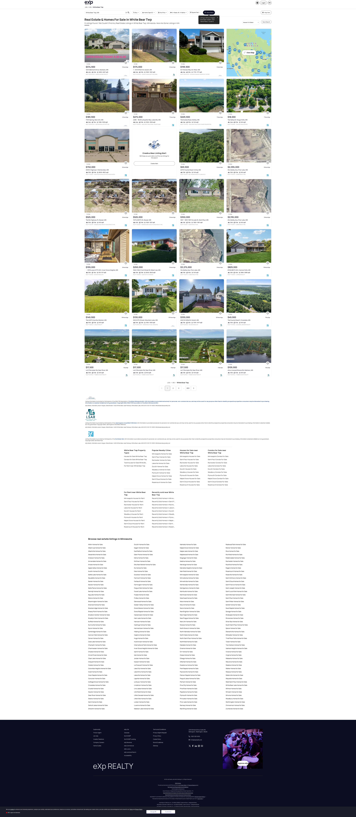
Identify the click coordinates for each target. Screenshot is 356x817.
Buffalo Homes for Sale (96, 622)
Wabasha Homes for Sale (234, 658)
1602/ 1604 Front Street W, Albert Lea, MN (146, 270)
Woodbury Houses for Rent (133, 514)
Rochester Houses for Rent (133, 505)
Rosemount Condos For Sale (218, 485)
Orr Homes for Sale (186, 652)
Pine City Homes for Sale (188, 685)
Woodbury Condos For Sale (217, 472)
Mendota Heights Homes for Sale (191, 568)
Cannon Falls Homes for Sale (98, 635)
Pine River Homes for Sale (188, 689)
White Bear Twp (183, 383)
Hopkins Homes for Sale (142, 635)
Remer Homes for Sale (233, 548)
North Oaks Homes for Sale (189, 635)
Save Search (266, 22)
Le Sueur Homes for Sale (142, 682)
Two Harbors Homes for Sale (235, 645)
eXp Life (126, 729)
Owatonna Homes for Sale (189, 665)
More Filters (210, 12)
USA (168, 383)
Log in (263, 3)
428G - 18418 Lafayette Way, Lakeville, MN (147, 120)
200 (188, 388)
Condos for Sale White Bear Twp (135, 459)
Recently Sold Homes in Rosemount (163, 527)
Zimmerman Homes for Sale (235, 705)
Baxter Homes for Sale (95, 581)
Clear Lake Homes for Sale (97, 658)
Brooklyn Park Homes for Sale (98, 618)
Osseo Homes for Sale (187, 655)
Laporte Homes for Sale (142, 678)
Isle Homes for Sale (140, 655)
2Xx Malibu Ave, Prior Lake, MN (238, 220)
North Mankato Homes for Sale (190, 632)
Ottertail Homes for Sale (188, 662)
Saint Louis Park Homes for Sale (236, 591)
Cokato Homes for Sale (96, 665)
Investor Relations (98, 739)
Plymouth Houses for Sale (189, 475)
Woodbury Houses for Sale (189, 472)
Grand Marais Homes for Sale (144, 608)
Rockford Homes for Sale (234, 565)
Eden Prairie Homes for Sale (143, 555)
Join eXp (95, 736)
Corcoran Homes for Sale (96, 678)
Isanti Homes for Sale (141, 652)
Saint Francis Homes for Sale (235, 585)
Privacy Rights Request (160, 732)
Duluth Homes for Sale (160, 466)
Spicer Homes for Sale (233, 628)
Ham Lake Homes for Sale (142, 618)
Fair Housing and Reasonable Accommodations (178, 787)
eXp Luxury (127, 749)
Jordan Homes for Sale (141, 658)
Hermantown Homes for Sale (143, 628)
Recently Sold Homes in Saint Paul (163, 501)
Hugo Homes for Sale (141, 638)
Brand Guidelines (158, 742)
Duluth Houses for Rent (132, 511)
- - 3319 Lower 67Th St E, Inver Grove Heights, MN (102, 270)
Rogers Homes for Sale (233, 568)
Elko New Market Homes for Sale (145, 565)
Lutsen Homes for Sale (141, 702)
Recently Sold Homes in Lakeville (163, 508)
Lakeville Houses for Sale (189, 466)
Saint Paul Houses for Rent (133, 501)
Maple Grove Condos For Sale (218, 478)
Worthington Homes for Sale (235, 702)
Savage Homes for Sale (233, 611)
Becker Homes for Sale (95, 585)
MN (173, 383)
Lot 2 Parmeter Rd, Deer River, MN (144, 370)
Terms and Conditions (159, 729)
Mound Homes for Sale (187, 605)
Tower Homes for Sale (233, 642)
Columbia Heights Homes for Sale (99, 668)
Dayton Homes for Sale (96, 692)
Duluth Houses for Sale (188, 469)
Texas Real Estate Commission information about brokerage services (178, 793)
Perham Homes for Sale (188, 682)
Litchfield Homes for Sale (142, 692)
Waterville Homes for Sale (234, 675)
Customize (168, 812)
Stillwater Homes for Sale (234, 635)
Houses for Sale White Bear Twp (135, 456)
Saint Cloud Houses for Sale (190, 482)
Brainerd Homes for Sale (96, 605)
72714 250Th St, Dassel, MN (142, 220)
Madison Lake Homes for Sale (144, 709)
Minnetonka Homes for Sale (189, 578)
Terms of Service (192, 785)
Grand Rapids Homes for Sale (144, 611)
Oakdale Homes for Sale (188, 645)
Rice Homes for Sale (232, 551)
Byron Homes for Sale (95, 628)
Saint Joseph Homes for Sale (235, 588)
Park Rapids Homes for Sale (189, 668)
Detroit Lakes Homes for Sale (98, 705)
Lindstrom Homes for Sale (142, 685)
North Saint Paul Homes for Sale (191, 638)
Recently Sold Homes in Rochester (163, 505)
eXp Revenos (128, 742)
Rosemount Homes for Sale (161, 482)
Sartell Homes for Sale (233, 605)
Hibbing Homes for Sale (142, 632)
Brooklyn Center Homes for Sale (99, 615)
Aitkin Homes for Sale (95, 544)
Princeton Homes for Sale (188, 699)
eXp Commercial (129, 745)
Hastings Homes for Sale (142, 625)
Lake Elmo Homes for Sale (142, 672)
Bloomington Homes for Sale (97, 601)
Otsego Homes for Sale (187, 658)
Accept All (153, 812)
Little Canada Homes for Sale (144, 695)
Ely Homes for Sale (140, 568)
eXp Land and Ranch (130, 752)
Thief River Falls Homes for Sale (236, 638)
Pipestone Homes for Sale (188, 692)
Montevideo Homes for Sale (189, 585)
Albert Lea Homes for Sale (97, 548)
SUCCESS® (127, 736)
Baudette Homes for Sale (96, 578)
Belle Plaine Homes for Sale (97, 588)
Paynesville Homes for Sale (189, 672)
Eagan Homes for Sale (141, 548)
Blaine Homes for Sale (95, 598)
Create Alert (154, 163)
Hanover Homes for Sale (142, 622)
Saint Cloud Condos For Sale (218, 482)
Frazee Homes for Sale (141, 595)
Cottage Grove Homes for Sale (98, 682)
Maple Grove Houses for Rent (134, 520)
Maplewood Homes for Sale (189, 555)
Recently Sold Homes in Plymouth (163, 517)
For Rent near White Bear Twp (134, 466)
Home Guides (97, 745)
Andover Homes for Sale (96, 558)
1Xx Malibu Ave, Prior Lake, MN (190, 270)
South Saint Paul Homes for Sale (237, 625)
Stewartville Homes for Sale (235, 632)
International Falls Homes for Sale (145, 645)
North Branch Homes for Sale (190, 628)
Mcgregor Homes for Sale (188, 558)
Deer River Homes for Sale (97, 695)
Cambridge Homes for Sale (97, 632)
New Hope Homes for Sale (188, 615)
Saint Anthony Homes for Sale (236, 578)
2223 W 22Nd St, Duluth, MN (189, 320)
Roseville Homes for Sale (234, 575)
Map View (267, 12)
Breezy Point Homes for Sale (97, 611)
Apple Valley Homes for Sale (97, 568)
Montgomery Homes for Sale (189, 588)
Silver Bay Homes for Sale (234, 622)
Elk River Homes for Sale (142, 561)
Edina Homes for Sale (141, 558)
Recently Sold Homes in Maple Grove (163, 520)
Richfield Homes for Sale (234, 555)
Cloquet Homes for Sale (96, 662)
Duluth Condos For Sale (216, 469)
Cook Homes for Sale (95, 672)
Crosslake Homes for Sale (96, 685)
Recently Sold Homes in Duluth (163, 511)
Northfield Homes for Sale (188, 642)
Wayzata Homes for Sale (234, 678)
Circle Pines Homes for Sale (97, 655)
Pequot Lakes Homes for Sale (190, 678)
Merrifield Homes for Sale (188, 571)
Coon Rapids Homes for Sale (97, 675)
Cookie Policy (157, 739)
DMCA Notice (178, 783)
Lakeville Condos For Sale (217, 466)
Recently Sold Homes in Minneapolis (163, 498)
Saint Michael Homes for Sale (236, 595)
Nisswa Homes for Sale (187, 625)
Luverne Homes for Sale (142, 705)
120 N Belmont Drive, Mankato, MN (97, 70)
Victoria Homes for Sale (234, 652)
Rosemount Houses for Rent (134, 527)
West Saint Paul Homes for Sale (236, 682)
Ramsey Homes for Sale (188, 705)
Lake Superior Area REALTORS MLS (126, 423)
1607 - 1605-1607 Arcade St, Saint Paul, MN (194, 220)
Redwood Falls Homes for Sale (236, 544)
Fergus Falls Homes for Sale (143, 588)
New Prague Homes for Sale (189, 618)
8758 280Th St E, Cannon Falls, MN (239, 270)
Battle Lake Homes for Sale (97, 575)
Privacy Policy (157, 736)
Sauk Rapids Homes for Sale (235, 608)
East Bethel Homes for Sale (143, 551)
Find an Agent (97, 732)
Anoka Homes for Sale (95, 565)
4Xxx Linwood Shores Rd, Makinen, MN (240, 370)
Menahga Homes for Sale (188, 565)
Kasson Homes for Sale (142, 662)
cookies (12, 809)
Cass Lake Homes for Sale (97, 642)
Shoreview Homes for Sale (234, 618)
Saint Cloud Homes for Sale (161, 479)
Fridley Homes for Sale (141, 598)
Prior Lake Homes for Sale (188, 702)
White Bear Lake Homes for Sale (236, 685)
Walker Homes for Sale (233, 668)
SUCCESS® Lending (130, 739)
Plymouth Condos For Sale (217, 475)
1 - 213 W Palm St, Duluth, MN (142, 70)
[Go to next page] (193, 388)
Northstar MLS (119, 439)
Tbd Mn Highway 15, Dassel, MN (96, 220)
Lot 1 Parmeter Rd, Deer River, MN (191, 370)
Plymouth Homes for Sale (161, 473)
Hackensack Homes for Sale (143, 615)
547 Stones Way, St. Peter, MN (190, 70)
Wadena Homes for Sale (234, 665)
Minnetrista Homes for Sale (189, 581)
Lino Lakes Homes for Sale (143, 689)
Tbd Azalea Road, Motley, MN (189, 120)
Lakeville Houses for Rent (133, 508)
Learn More (200, 798)
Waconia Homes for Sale (234, 662)
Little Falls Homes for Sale (142, 699)
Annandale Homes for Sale (97, 561)
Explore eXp (96, 729)
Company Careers (98, 742)
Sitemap (155, 745)
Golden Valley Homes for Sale (144, 605)
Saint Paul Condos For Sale (217, 459)
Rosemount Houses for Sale (190, 485)
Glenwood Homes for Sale (142, 601)
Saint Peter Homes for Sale (235, 601)
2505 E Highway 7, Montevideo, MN (97, 170)
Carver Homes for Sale (95, 638)
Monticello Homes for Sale (189, 591)
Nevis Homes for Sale (187, 608)
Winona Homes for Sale (234, 695)
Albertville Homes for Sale (97, 551)
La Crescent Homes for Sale (143, 665)
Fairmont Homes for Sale (142, 578)
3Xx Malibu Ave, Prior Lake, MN (238, 170)
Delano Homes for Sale (96, 699)
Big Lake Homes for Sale (96, 595)
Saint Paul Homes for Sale (161, 457)
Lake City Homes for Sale (142, 668)
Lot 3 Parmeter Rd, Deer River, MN (97, 370)
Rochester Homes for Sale (161, 460)
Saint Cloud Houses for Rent (134, 524)
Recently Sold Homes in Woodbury (163, 514)
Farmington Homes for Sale (143, 585)
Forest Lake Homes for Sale (143, 591)
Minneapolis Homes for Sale (162, 454)
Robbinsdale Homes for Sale (235, 558)
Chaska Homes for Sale (96, 652)
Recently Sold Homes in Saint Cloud (163, 524)
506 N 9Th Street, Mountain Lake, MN (145, 320)
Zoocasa (126, 732)
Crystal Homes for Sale (96, 689)
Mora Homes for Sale (187, 601)
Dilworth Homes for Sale (96, 709)
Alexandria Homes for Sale (97, 555)
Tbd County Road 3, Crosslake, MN (239, 320)
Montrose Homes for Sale (188, 595)
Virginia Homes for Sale (233, 655)
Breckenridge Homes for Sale (98, 608)
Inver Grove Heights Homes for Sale (146, 648)
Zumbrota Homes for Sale (234, 709)
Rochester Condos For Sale (217, 463)
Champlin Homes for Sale (96, 645)
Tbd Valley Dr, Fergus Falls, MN (237, 120)
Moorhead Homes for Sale (188, 598)
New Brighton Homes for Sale (190, 611)
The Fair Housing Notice (200, 796)
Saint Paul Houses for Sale (189, 459)
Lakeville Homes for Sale (160, 463)
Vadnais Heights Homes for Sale (236, 648)
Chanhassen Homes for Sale (97, 648)
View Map (250, 52)
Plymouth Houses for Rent (133, 517)
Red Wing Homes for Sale (188, 709)
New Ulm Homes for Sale (188, 622)
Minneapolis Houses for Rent (134, 498)
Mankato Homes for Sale (188, 544)
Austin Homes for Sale (95, 571)
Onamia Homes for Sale (188, 648)
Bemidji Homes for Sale (96, 591)
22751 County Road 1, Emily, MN (190, 170)
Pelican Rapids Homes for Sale (190, 675)
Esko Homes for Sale (141, 571)
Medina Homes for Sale (187, 561)
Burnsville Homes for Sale (97, 625)
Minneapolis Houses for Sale (190, 456)
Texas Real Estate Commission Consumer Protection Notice (178, 795)
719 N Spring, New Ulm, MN (94, 120)
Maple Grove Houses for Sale (190, 478)
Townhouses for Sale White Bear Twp (135, 463)
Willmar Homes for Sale (233, 689)
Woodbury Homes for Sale (161, 470)
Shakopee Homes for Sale (234, 615)
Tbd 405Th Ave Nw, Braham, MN (96, 320)
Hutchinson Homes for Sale (143, 642)
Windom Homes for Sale (234, 692)
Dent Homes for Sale (95, 702)
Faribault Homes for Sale (142, 581)
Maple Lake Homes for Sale (189, 551)
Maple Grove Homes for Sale (162, 476)
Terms (131, 809)
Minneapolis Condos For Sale (218, 456)
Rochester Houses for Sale (189, 463)
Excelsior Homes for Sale (142, 575)
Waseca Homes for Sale (234, 672)
